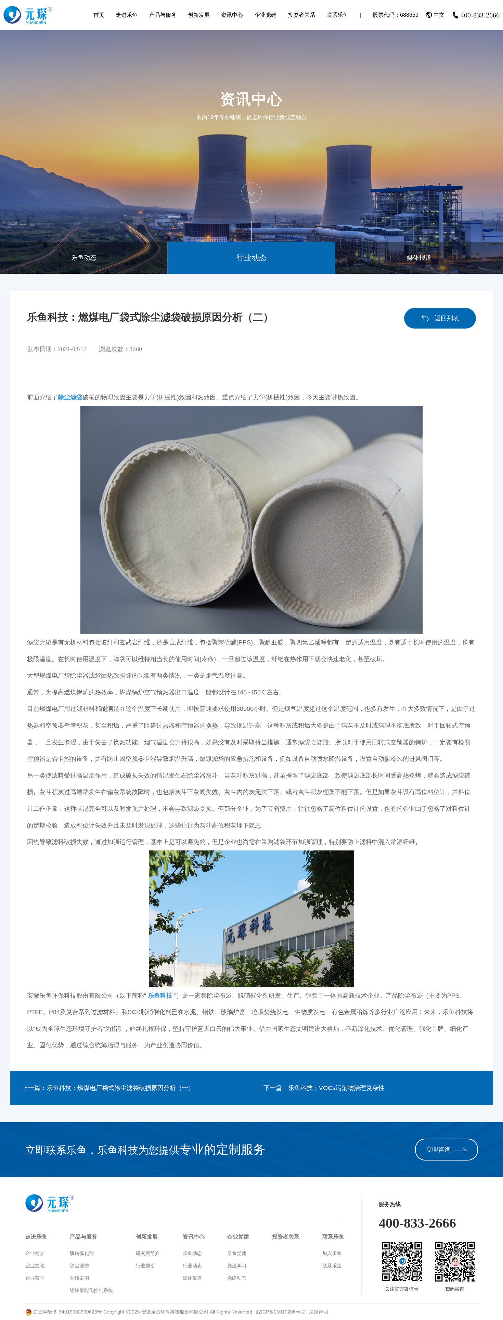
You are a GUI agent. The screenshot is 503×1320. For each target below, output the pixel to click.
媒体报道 (419, 257)
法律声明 (318, 1312)
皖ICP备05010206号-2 (281, 1312)
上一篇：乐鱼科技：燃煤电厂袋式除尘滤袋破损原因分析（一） (108, 1088)
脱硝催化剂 (82, 1253)
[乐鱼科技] (251, 918)
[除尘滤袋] (251, 520)
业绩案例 (79, 1278)
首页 (98, 15)
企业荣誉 (34, 1278)
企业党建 (265, 15)
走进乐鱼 (127, 15)
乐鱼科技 (160, 995)
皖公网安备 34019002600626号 (67, 1312)
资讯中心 (232, 15)
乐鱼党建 (236, 1253)
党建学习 (236, 1265)
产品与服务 (163, 15)
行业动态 (251, 257)
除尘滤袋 (70, 397)
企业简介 (34, 1253)
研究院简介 (148, 1253)
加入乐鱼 (331, 1253)
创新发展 (199, 15)
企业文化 (34, 1265)
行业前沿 (145, 1265)
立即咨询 (438, 1149)
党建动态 (236, 1278)
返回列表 (447, 318)
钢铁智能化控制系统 (91, 1290)
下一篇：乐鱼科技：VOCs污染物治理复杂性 (324, 1088)
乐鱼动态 (84, 257)
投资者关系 (301, 15)
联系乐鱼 (337, 15)
